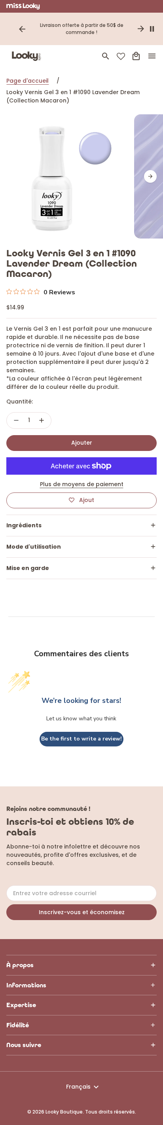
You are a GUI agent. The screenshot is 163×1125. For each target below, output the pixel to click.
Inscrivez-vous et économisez (82, 912)
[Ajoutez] (41, 420)
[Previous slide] (22, 29)
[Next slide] (141, 29)
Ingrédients (24, 525)
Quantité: (19, 401)
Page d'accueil (27, 81)
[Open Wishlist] (121, 56)
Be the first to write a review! (81, 738)
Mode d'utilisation (33, 547)
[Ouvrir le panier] (136, 56)
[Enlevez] (16, 420)
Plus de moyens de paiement (81, 484)
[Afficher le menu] (152, 56)
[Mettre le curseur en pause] (152, 29)
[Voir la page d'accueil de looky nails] (28, 56)
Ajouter (81, 443)
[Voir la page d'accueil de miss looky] (23, 6)
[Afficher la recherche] (105, 56)
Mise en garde (27, 568)
